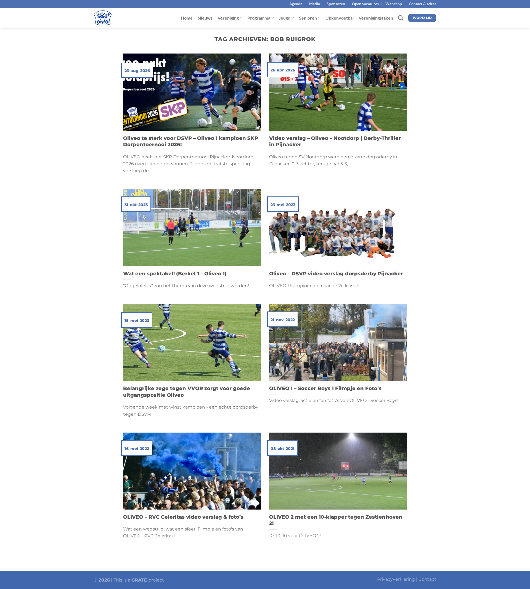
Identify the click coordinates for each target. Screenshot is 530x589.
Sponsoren (336, 3)
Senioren (308, 17)
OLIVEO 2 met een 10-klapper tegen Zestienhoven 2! (335, 520)
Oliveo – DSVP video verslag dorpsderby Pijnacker (336, 273)
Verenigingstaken (376, 17)
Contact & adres (422, 3)
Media (314, 3)
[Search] (400, 18)
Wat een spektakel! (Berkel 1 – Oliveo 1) (175, 273)
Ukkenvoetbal (339, 17)
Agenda (295, 3)
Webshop (393, 3)
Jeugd (284, 17)
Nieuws (205, 17)
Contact (427, 579)
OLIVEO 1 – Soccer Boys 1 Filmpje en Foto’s (325, 388)
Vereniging (228, 17)
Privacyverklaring (396, 579)
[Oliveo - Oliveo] (121, 18)
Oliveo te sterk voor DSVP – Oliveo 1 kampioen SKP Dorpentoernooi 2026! (190, 141)
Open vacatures (365, 3)
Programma (258, 17)
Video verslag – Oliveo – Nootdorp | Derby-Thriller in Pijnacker (335, 141)
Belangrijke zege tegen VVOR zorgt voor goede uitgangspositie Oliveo (186, 391)
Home (187, 17)
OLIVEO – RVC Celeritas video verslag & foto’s (183, 517)
